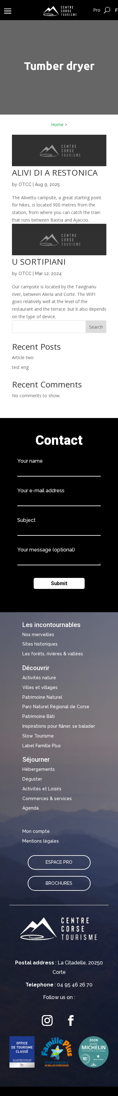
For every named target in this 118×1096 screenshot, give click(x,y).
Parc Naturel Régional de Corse (55, 706)
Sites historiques (40, 644)
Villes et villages (40, 687)
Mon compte (36, 831)
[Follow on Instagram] (47, 1020)
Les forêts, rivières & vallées (52, 653)
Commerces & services (47, 798)
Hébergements (38, 769)
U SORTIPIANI (39, 261)
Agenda (30, 808)
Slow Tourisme (38, 735)
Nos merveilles (38, 634)
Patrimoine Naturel (42, 697)
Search (96, 327)
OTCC (25, 184)
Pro (96, 10)
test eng (20, 367)
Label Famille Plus (41, 745)
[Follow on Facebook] (70, 1020)
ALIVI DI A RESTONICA (55, 172)
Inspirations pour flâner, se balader (58, 726)
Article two (23, 357)
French (116, 10)
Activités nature (39, 677)
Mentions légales (40, 841)
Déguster (32, 779)
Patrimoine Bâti (38, 716)
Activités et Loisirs (41, 788)
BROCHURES (59, 883)
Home (57, 124)
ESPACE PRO (59, 862)
